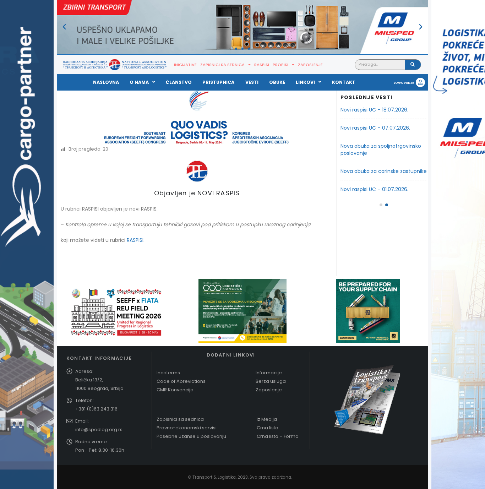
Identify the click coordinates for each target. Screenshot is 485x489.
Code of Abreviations (181, 381)
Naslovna (106, 82)
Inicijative (185, 64)
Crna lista (267, 427)
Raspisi (261, 64)
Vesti (251, 82)
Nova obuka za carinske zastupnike (383, 171)
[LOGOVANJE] (420, 82)
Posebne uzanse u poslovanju (191, 436)
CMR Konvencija (175, 389)
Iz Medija (267, 419)
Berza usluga (271, 381)
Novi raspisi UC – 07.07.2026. (375, 127)
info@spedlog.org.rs (98, 429)
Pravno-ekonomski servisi (187, 427)
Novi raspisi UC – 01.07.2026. (374, 189)
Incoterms (168, 372)
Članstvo (179, 82)
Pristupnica (218, 82)
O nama (139, 82)
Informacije (269, 372)
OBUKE (277, 82)
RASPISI (135, 240)
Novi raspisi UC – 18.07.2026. (374, 109)
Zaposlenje (310, 64)
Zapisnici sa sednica (222, 64)
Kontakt (343, 82)
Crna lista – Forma (278, 436)
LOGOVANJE (404, 83)
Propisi (280, 64)
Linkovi (305, 82)
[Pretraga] (413, 65)
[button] (64, 27)
